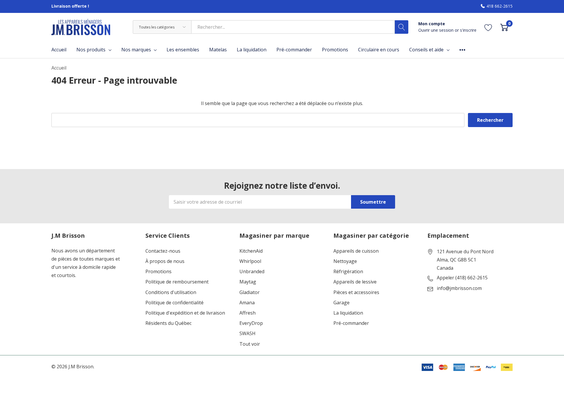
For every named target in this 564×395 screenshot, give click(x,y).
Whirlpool (250, 261)
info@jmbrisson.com (459, 288)
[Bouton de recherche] (401, 27)
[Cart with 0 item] (504, 27)
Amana (247, 302)
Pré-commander (351, 323)
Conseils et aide (426, 49)
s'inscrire (468, 30)
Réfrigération (348, 271)
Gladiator (249, 292)
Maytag (247, 282)
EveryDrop (251, 323)
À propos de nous (164, 261)
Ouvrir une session (436, 30)
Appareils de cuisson (356, 251)
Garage (341, 302)
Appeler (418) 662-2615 (462, 278)
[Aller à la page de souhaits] (488, 27)
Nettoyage (345, 261)
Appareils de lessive (355, 282)
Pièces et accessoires (356, 292)
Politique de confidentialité (174, 302)
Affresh (247, 313)
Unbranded (251, 271)
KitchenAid (251, 251)
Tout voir (249, 344)
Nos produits (90, 49)
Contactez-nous (162, 251)
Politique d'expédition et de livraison (185, 313)
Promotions (158, 271)
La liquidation (348, 313)
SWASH (247, 333)
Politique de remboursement (177, 282)
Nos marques (136, 49)
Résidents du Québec (168, 323)
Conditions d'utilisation (170, 292)
